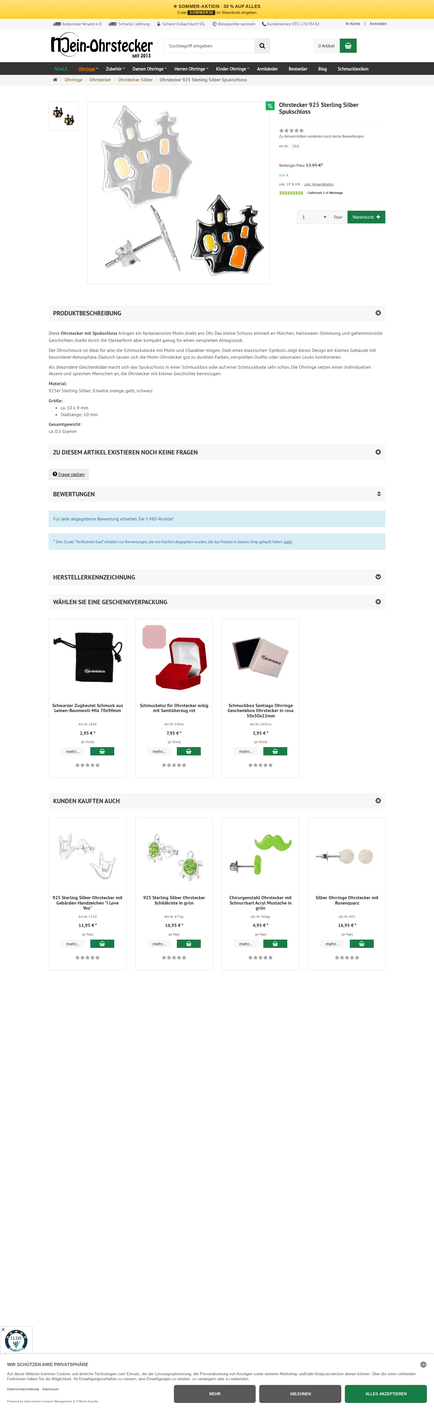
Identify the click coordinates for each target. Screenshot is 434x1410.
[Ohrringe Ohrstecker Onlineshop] (102, 46)
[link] (321, 134)
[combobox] (313, 217)
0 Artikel (326, 46)
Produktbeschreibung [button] (87, 313)
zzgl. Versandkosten (319, 184)
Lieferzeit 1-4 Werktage (325, 192)
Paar (338, 217)
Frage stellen (71, 474)
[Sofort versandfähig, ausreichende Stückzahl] (291, 193)
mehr (288, 541)
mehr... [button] (72, 751)
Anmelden (378, 23)
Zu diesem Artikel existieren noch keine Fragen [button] (125, 452)
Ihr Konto (352, 23)
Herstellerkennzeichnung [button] (94, 577)
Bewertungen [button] (74, 494)
